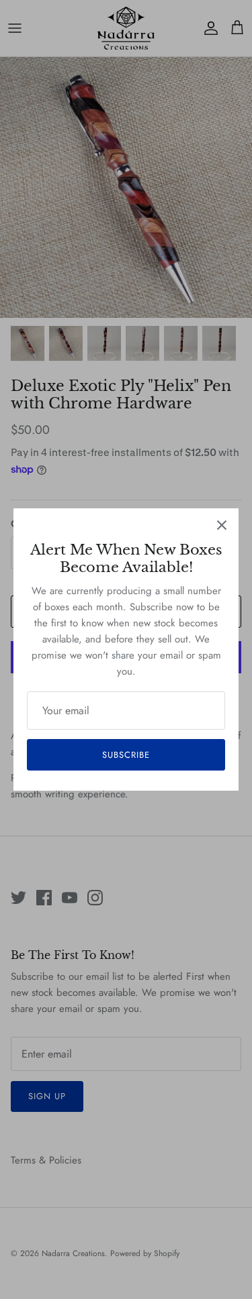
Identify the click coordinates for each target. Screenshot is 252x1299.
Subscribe (126, 754)
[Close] (222, 525)
